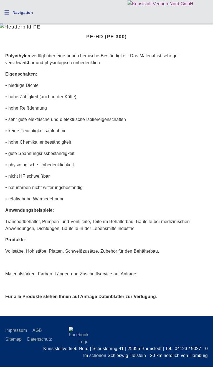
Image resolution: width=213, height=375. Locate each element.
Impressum (16, 330)
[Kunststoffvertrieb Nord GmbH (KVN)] (160, 3)
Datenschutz (39, 339)
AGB (37, 330)
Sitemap (13, 339)
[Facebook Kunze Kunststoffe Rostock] (73, 336)
